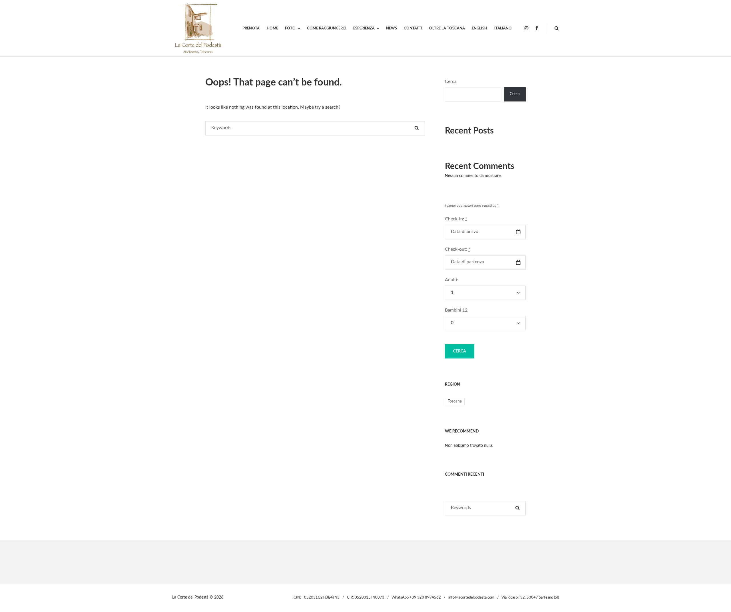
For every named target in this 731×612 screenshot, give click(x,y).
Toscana (455, 401)
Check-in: (456, 219)
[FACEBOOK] (536, 28)
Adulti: (451, 280)
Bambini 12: (457, 310)
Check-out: (457, 249)
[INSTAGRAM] (527, 28)
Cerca (451, 81)
